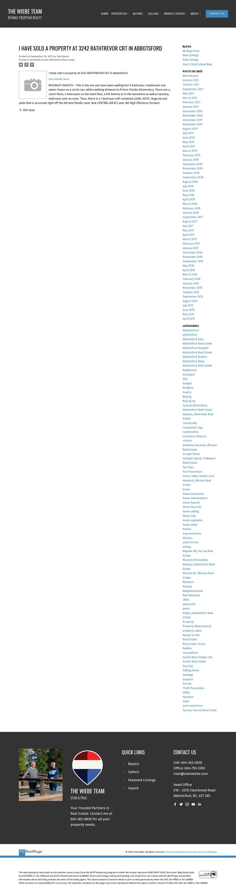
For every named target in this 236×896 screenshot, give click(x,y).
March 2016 (190, 274)
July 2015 (188, 305)
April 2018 (189, 199)
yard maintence (193, 705)
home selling (191, 511)
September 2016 (193, 261)
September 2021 (193, 89)
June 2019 (189, 137)
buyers (187, 392)
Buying (187, 396)
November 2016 (192, 257)
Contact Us (217, 13)
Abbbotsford (191, 330)
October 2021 (191, 84)
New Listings (191, 55)
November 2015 (192, 287)
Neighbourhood (193, 591)
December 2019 (192, 120)
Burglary (188, 387)
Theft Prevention (193, 688)
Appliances (190, 370)
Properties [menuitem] (119, 13)
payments (189, 604)
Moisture (188, 582)
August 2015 (190, 301)
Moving (187, 586)
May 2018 (188, 195)
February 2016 (191, 279)
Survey (187, 683)
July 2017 (188, 226)
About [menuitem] (194, 13)
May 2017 (188, 230)
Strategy (188, 674)
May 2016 (188, 265)
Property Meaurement (197, 626)
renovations (190, 652)
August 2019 (190, 128)
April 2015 (189, 318)
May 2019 (188, 142)
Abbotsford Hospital (195, 348)
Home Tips (189, 516)
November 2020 (193, 115)
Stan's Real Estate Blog (197, 64)
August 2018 (190, 181)
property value (192, 630)
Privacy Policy (172, 852)
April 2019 (189, 146)
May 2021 (188, 93)
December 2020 (192, 111)
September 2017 (193, 217)
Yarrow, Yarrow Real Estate (200, 710)
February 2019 (191, 155)
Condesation (191, 432)
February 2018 (191, 208)
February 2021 (191, 102)
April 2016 (189, 270)
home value (190, 524)
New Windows (191, 595)
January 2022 (191, 80)
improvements (192, 533)
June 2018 (189, 190)
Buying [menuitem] (137, 13)
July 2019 (188, 133)
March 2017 (190, 239)
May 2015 (188, 314)
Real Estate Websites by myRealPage (199, 852)
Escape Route (191, 454)
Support (188, 679)
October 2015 (191, 292)
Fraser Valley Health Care (198, 476)
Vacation (188, 697)
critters (187, 440)
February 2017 (191, 243)
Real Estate (190, 639)
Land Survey (190, 542)
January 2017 (191, 248)
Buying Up (189, 401)
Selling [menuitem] (153, 13)
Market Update (174, 13)
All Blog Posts (191, 51)
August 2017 (190, 221)
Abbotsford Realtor (195, 356)
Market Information (195, 560)
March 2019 (190, 151)
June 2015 (189, 309)
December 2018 (192, 164)
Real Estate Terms (194, 644)
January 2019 (191, 159)
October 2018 (191, 173)
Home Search (191, 502)
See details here (59, 79)
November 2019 (192, 124)
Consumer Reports (194, 436)
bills (185, 379)
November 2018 (192, 168)
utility (186, 692)
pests (186, 608)
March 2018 (190, 204)
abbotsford (190, 334)
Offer (186, 599)
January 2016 (191, 283)
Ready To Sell (191, 635)
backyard (189, 374)
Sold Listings (191, 59)
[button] (217, 14)
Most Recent (191, 75)
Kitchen (187, 538)
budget (187, 383)
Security (188, 666)
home (186, 489)
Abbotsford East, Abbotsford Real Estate (52, 60)
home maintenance (195, 498)
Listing (187, 546)
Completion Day (193, 427)
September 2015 (193, 296)
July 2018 (188, 186)
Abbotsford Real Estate (197, 352)
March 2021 (190, 98)
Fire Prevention (192, 471)
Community (190, 423)
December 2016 (192, 252)
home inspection (193, 493)
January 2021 (191, 106)
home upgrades (193, 520)
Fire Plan (188, 467)
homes (187, 529)
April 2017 (189, 234)
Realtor (187, 648)
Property (188, 622)
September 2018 (193, 177)
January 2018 (191, 212)
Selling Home (191, 670)
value (186, 701)
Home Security (192, 507)
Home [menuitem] (104, 13)
